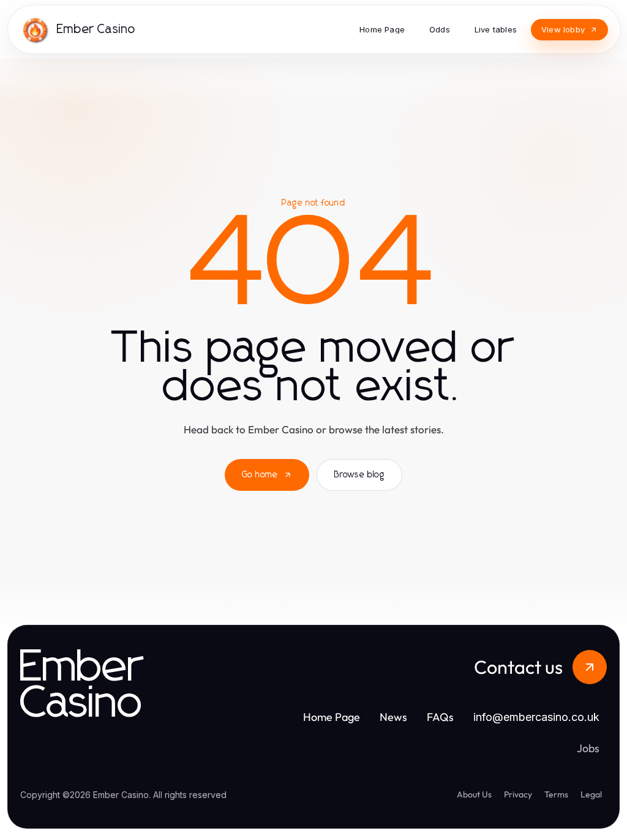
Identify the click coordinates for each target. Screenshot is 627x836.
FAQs (440, 717)
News (393, 717)
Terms (556, 794)
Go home (260, 475)
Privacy (518, 794)
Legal (591, 794)
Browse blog (359, 475)
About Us (474, 794)
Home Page (331, 717)
